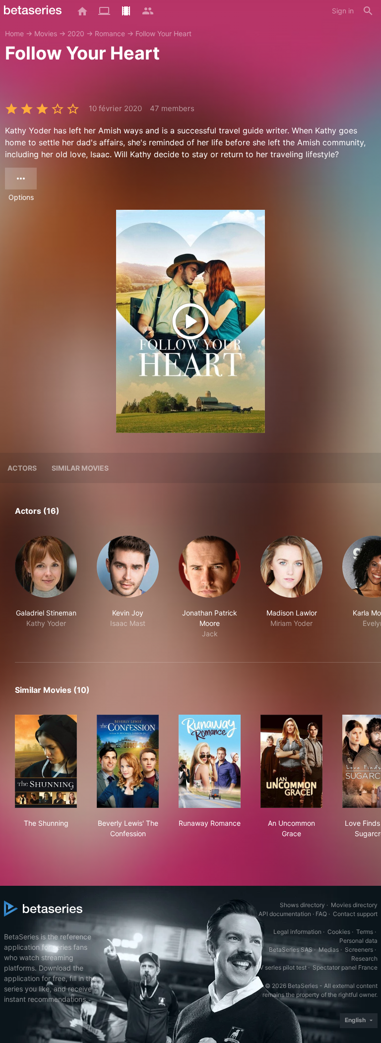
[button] (46, 587)
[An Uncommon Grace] (291, 761)
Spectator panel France (345, 967)
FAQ (321, 914)
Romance (110, 33)
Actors (22, 468)
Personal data (358, 940)
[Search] (368, 11)
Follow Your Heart (163, 33)
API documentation (284, 914)
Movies (45, 33)
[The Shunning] (46, 761)
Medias (328, 949)
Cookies (338, 931)
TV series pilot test (281, 967)
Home (14, 33)
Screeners (359, 949)
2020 (75, 33)
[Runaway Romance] (210, 761)
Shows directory (302, 905)
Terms (364, 931)
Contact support (355, 914)
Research (364, 958)
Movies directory (354, 905)
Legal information (297, 931)
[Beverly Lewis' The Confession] (128, 761)
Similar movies (80, 468)
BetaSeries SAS (291, 949)
